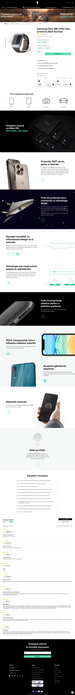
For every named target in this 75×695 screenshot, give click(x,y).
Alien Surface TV (57, 676)
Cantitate (39, 51)
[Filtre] (61, 526)
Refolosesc (47, 48)
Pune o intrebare (65, 521)
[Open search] (57, 526)
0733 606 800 (12, 667)
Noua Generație (57, 672)
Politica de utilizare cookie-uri (38, 672)
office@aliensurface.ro (14, 670)
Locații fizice (57, 669)
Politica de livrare (35, 674)
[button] (6, 3)
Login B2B (56, 682)
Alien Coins (56, 674)
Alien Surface (33, 693)
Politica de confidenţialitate (38, 669)
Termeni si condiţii (36, 667)
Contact (55, 667)
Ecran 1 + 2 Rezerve (42, 42)
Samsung (17, 23)
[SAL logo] (39, 682)
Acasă (7, 23)
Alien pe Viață (35, 455)
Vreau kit (40, 48)
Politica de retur (35, 676)
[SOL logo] (39, 685)
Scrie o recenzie (65, 519)
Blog (55, 678)
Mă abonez (37, 656)
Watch (12, 23)
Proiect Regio (57, 680)
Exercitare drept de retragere (38, 678)
